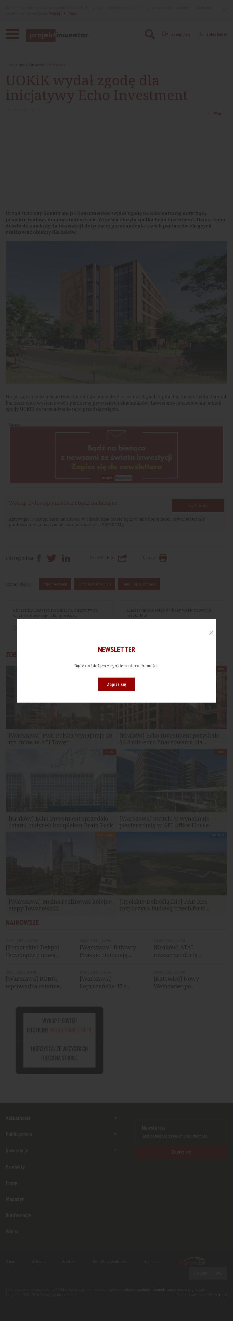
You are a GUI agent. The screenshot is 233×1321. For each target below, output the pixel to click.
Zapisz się (116, 684)
